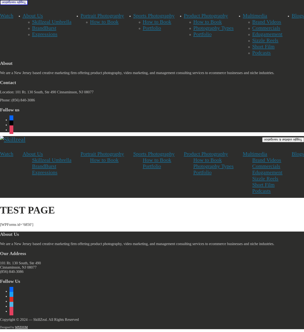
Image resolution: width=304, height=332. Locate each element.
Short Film (263, 46)
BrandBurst (44, 28)
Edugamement (267, 34)
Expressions (44, 34)
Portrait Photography (102, 16)
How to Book (104, 22)
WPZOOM (21, 327)
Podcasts (261, 53)
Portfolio (152, 28)
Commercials (266, 28)
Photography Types (213, 28)
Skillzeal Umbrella (51, 22)
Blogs (298, 16)
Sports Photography (154, 16)
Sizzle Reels (265, 40)
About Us (33, 16)
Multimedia (255, 16)
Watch (6, 16)
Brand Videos (266, 22)
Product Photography (206, 16)
